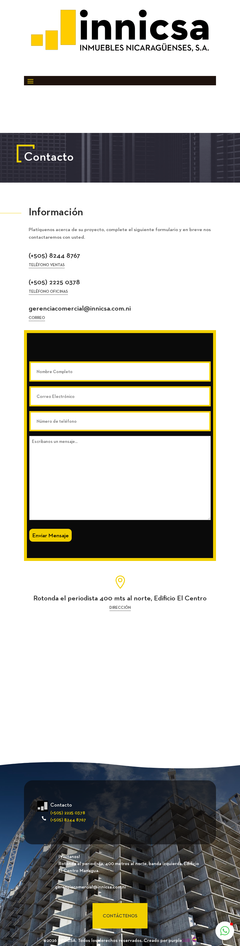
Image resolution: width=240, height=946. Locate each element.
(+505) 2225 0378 (54, 281)
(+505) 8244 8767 (54, 255)
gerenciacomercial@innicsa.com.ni (80, 308)
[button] (224, 930)
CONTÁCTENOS (120, 916)
